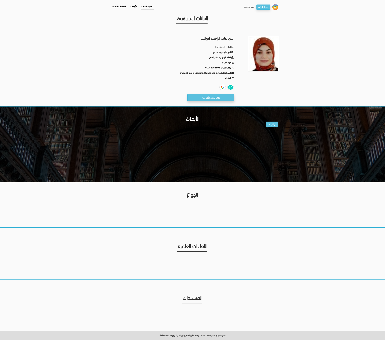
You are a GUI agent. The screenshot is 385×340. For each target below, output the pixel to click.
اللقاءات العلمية (118, 7)
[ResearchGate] (230, 87)
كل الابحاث (272, 124)
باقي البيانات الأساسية (211, 97)
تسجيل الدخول (263, 7)
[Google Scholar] (222, 87)
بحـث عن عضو (249, 6)
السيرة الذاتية (147, 7)
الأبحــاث (133, 7)
